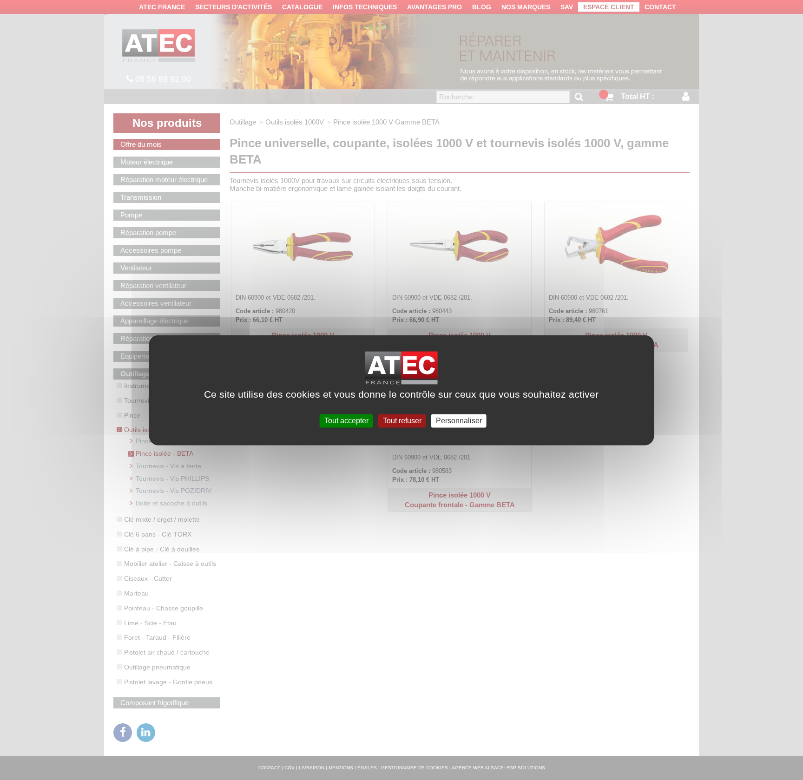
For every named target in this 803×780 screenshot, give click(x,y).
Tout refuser (402, 421)
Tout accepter (346, 421)
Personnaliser (459, 421)
